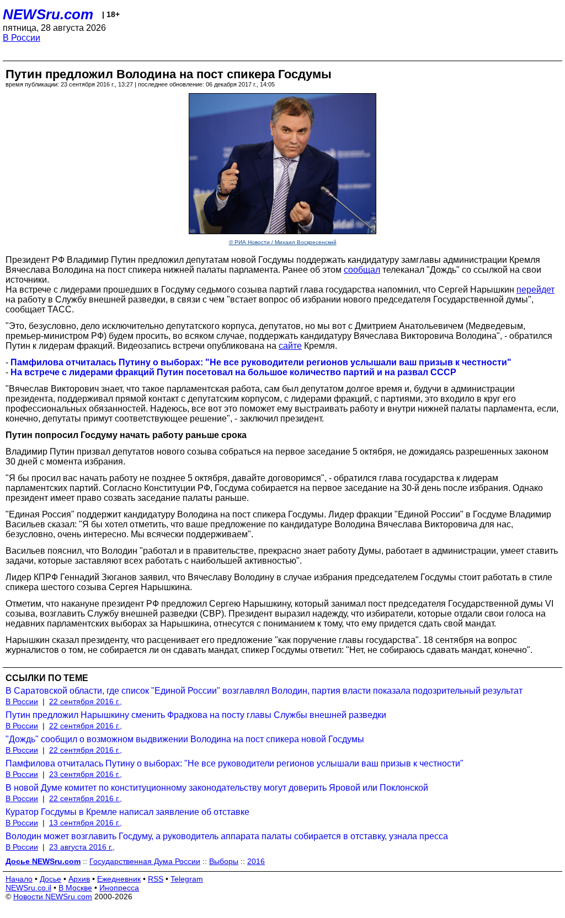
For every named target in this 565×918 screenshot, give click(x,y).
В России (21, 37)
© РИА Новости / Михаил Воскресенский (283, 242)
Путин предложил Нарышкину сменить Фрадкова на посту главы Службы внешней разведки (196, 715)
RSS (155, 878)
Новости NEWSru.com (52, 896)
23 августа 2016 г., (82, 847)
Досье (50, 878)
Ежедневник (119, 878)
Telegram (186, 878)
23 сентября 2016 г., (85, 774)
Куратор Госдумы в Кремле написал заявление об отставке (127, 812)
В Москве (75, 887)
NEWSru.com (48, 14)
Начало (19, 878)
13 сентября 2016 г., (85, 822)
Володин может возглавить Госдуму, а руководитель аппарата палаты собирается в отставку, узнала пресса (227, 836)
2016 (256, 861)
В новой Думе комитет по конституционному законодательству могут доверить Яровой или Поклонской (217, 787)
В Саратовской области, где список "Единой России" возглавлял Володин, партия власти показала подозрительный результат (264, 690)
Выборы (223, 861)
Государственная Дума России (144, 861)
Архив (79, 878)
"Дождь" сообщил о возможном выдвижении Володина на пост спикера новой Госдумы (185, 739)
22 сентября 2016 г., (85, 701)
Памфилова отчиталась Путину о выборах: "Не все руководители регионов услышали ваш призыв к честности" (234, 763)
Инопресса (119, 887)
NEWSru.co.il (28, 887)
